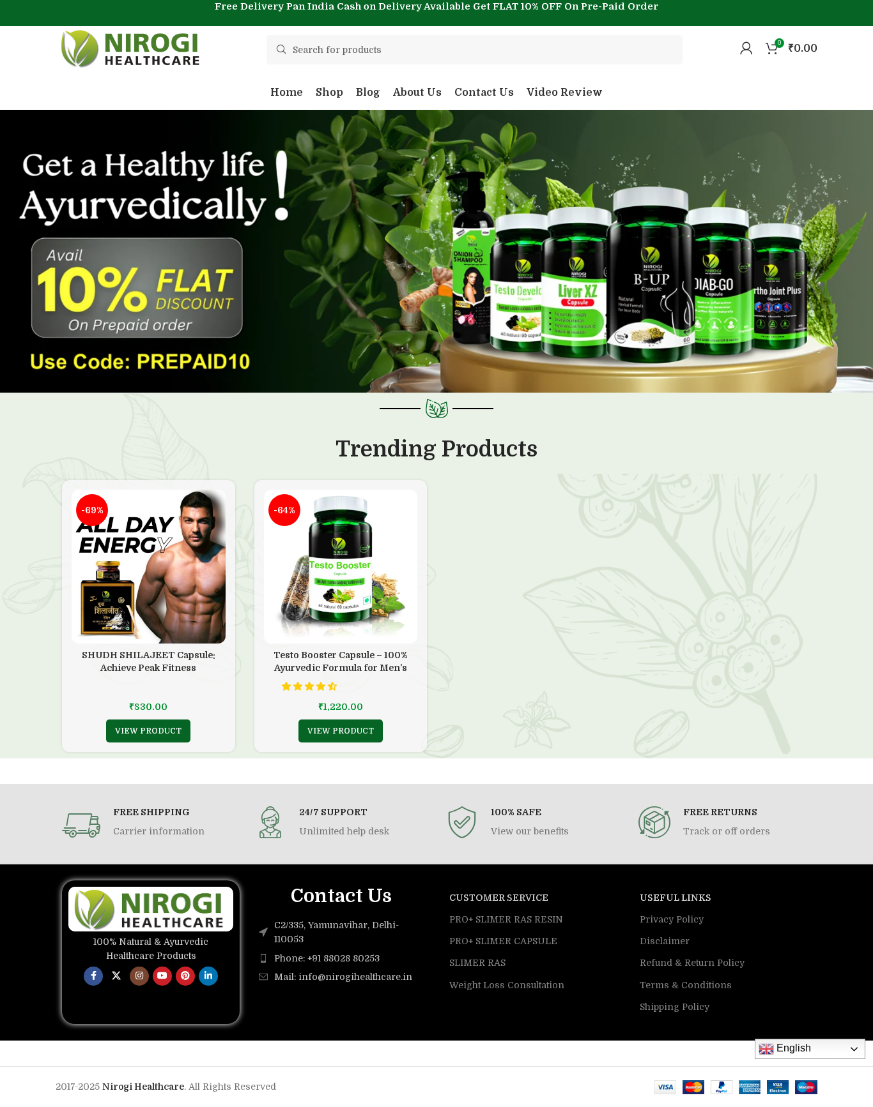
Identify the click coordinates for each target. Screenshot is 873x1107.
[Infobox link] (148, 825)
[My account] (746, 48)
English (792, 1048)
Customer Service (498, 897)
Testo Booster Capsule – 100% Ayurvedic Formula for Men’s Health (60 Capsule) (341, 667)
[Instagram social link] (139, 976)
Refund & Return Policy (692, 963)
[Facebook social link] (93, 976)
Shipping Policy (674, 1007)
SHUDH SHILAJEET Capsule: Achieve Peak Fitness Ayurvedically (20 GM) (148, 667)
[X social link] (116, 976)
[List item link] (341, 958)
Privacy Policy (672, 919)
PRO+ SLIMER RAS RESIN (506, 919)
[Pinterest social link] (185, 976)
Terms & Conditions (686, 985)
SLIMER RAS (477, 963)
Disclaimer (665, 941)
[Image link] (150, 908)
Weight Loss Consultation (506, 985)
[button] (310, 686)
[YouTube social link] (162, 976)
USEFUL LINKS (675, 897)
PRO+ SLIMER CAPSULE (503, 941)
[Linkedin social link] (208, 976)
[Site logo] (132, 47)
